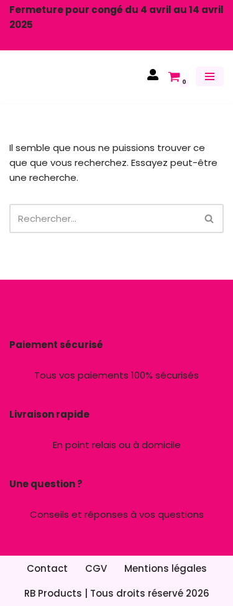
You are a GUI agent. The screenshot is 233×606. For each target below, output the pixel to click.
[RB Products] (46, 76)
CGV (96, 568)
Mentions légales (165, 568)
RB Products (53, 593)
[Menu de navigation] (210, 76)
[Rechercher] (210, 218)
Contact (47, 568)
